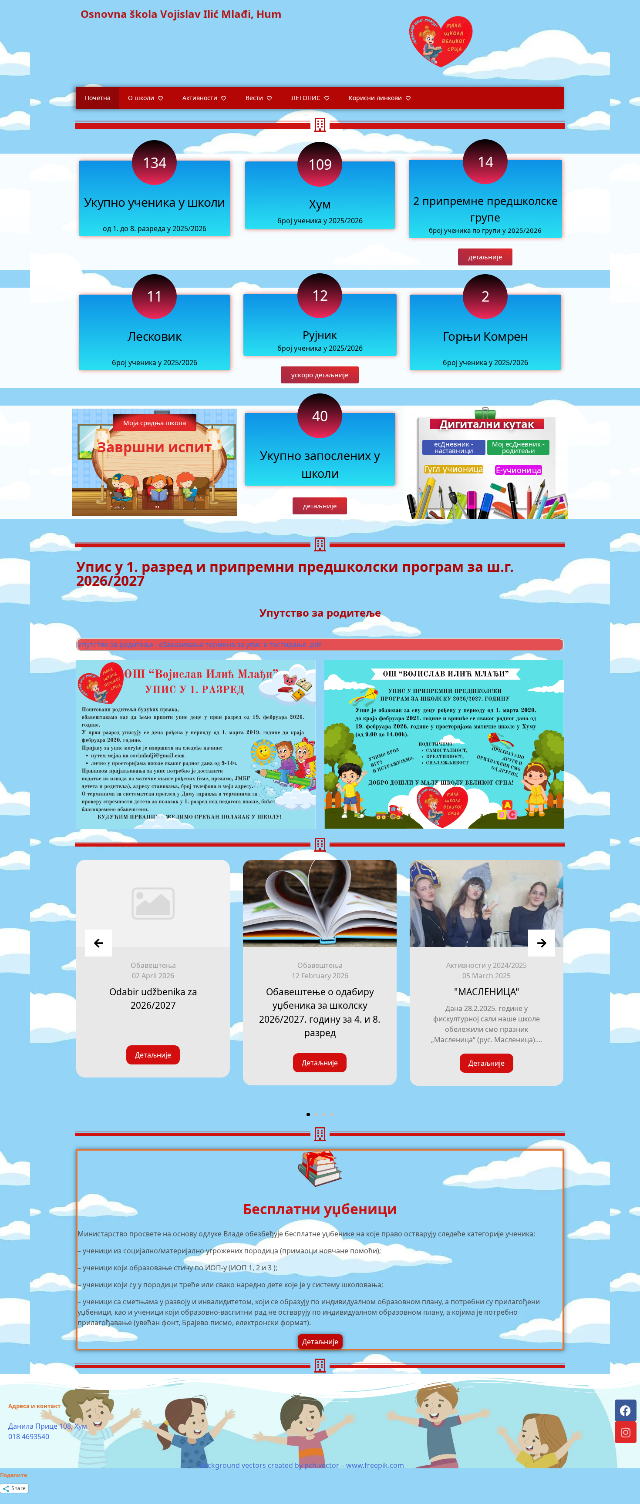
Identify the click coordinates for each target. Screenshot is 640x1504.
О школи (141, 98)
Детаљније (153, 1055)
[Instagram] (626, 1432)
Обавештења (153, 965)
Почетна (98, 98)
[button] (320, 374)
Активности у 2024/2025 (486, 965)
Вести (254, 98)
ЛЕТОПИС (305, 98)
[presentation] (98, 943)
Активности (199, 98)
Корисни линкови (375, 98)
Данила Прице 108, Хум (47, 1426)
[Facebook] (626, 1410)
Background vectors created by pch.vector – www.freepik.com (301, 1465)
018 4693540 (28, 1436)
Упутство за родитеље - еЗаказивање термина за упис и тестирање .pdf (199, 644)
